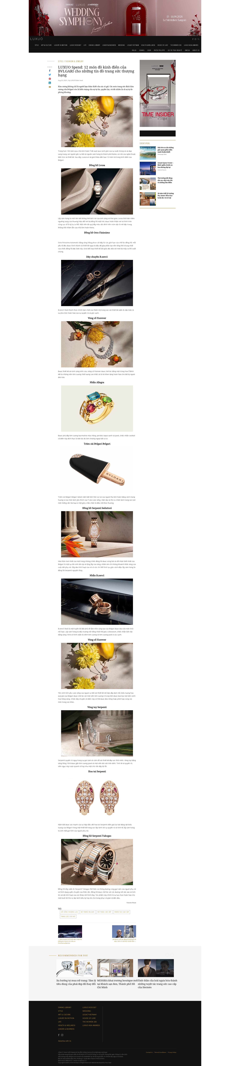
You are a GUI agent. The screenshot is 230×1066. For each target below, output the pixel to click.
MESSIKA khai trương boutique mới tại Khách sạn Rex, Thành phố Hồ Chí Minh (117, 984)
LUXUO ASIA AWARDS (191, 45)
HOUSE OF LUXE (163, 45)
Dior (149, 50)
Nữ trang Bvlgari (88, 912)
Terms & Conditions (160, 1052)
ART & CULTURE (46, 45)
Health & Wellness (148, 45)
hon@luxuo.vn (82, 1060)
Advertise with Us (64, 1041)
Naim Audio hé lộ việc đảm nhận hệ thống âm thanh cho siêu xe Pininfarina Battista (70, 941)
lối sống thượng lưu (69, 912)
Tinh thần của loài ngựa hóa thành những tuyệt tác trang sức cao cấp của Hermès (157, 984)
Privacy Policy (172, 1052)
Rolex (134, 50)
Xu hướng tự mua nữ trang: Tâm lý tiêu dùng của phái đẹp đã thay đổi (76, 982)
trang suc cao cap (121, 912)
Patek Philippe (159, 50)
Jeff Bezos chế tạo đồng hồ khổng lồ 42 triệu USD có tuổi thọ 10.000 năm (124, 940)
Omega (187, 50)
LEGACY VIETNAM (133, 45)
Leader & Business (109, 45)
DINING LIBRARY (94, 45)
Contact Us (149, 1052)
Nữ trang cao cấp (104, 912)
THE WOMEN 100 (176, 45)
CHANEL (142, 50)
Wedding (121, 45)
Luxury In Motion (60, 45)
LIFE (85, 45)
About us (196, 50)
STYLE (37, 45)
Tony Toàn (108, 1062)
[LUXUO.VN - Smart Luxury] (36, 39)
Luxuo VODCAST (75, 45)
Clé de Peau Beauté (175, 50)
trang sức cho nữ (68, 916)
